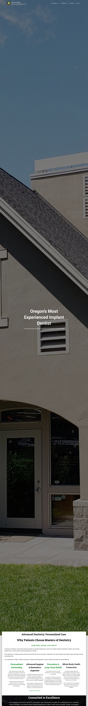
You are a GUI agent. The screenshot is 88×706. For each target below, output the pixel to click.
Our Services (64, 3)
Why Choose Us (54, 3)
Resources (71, 3)
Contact (78, 3)
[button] (58, 3)
